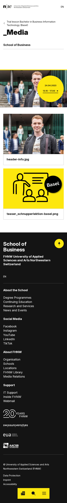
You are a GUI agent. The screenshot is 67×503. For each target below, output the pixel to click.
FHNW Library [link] (13, 372)
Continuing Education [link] (17, 302)
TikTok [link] (7, 343)
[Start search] (33, 493)
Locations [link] (10, 368)
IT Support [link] (10, 392)
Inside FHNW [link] (12, 396)
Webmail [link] (9, 401)
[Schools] (23, 493)
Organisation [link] (11, 359)
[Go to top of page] (59, 243)
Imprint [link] (7, 479)
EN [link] (62, 6)
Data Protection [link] (11, 475)
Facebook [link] (10, 326)
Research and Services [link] (18, 306)
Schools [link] (8, 363)
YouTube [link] (9, 335)
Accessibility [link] (10, 484)
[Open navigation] (44, 493)
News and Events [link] (15, 310)
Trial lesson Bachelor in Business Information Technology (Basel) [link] (31, 23)
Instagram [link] (10, 330)
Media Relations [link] (14, 376)
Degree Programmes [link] (17, 297)
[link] (21, 6)
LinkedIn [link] (9, 339)
